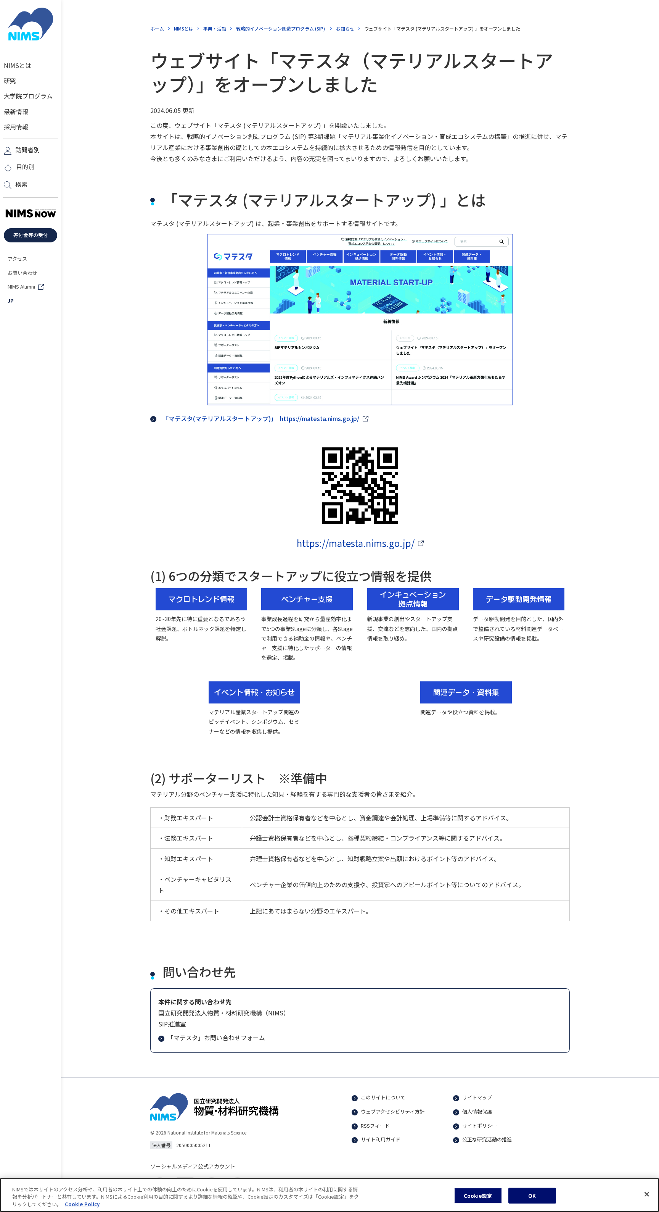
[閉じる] (646, 1194)
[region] (329, 1195)
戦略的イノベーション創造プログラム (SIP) (281, 28)
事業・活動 (214, 28)
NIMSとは (183, 28)
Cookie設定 (478, 1195)
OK (532, 1195)
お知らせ (345, 28)
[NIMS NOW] (30, 214)
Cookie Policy (82, 1204)
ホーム (157, 28)
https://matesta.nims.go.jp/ (356, 543)
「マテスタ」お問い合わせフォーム (216, 1037)
